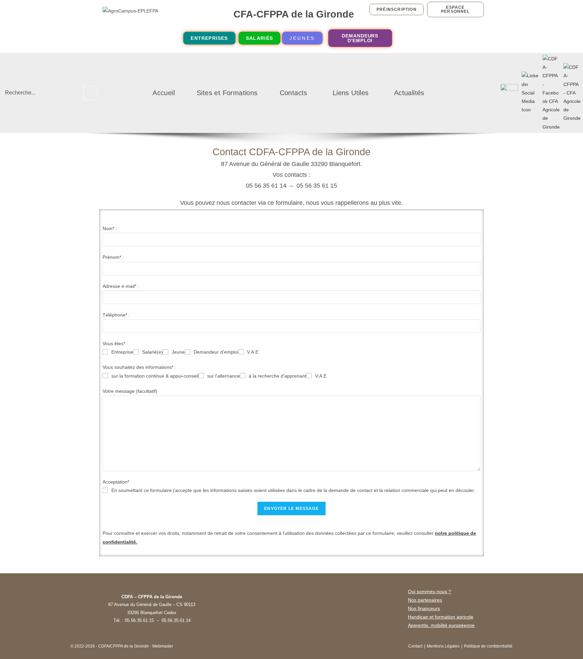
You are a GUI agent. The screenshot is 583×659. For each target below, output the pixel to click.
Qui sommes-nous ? (429, 591)
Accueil (163, 93)
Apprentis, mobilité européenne (441, 625)
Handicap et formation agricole (440, 617)
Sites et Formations (227, 93)
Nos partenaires (425, 600)
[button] (295, 93)
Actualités (409, 93)
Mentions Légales (443, 646)
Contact (415, 646)
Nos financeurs (424, 608)
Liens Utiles (351, 93)
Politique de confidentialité (488, 646)
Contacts (293, 93)
